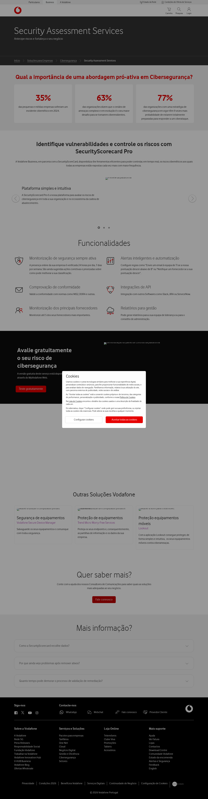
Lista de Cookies (75, 401)
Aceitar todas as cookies (124, 419)
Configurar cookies (84, 419)
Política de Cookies (127, 397)
